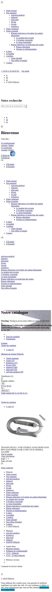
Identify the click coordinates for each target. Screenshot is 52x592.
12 (5, 386)
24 (10, 386)
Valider (11, 145)
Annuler (4, 145)
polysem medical (12, 533)
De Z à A (23, 393)
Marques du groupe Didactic (12, 354)
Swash (13, 24)
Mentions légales (12, 549)
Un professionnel (8, 143)
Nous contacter (7, 468)
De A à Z (16, 393)
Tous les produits (13, 337)
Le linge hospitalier (23, 42)
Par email (25, 71)
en (7, 78)
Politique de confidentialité (16, 551)
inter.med (14, 20)
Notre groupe (11, 11)
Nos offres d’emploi (19, 60)
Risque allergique (23, 47)
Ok (40, 587)
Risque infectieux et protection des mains (27, 45)
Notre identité (16, 58)
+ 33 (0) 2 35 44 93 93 (10, 71)
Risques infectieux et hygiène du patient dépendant (26, 497)
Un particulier (6, 148)
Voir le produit (6, 454)
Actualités (10, 54)
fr (6, 75)
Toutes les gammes (8, 345)
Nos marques (11, 13)
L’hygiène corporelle (24, 40)
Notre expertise (12, 31)
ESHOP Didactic (13, 542)
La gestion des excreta (25, 38)
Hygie (13, 22)
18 (8, 386)
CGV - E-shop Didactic (15, 555)
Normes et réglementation (26, 49)
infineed (14, 17)
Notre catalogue (12, 29)
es (7, 80)
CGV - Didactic (12, 553)
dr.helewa (15, 26)
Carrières (9, 56)
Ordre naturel (6, 393)
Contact (9, 63)
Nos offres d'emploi (14, 522)
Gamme (4, 343)
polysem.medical (17, 15)
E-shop (9, 51)
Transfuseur (10, 339)
